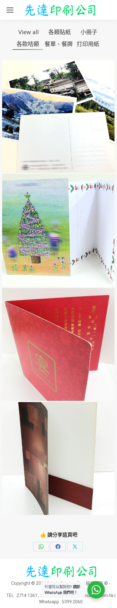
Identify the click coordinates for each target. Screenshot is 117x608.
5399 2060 (72, 601)
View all (28, 32)
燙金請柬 (58, 357)
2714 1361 (27, 595)
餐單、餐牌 (59, 43)
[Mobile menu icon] (10, 10)
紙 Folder (58, 471)
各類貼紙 (59, 32)
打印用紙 (88, 44)
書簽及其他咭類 (58, 128)
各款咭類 (28, 44)
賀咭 (58, 242)
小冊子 (88, 32)
